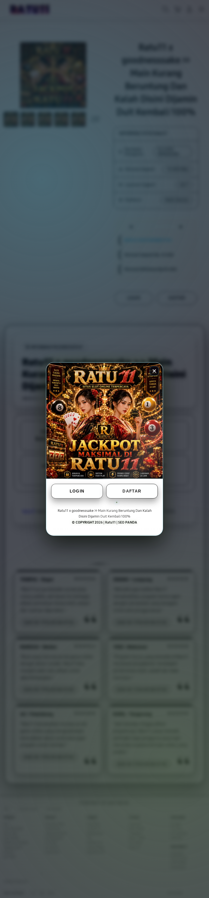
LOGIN (77, 491)
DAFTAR (131, 491)
